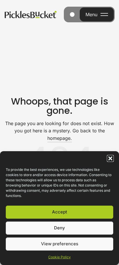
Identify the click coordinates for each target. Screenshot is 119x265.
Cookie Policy (59, 257)
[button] (110, 158)
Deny (59, 228)
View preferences (59, 243)
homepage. (59, 138)
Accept (59, 212)
